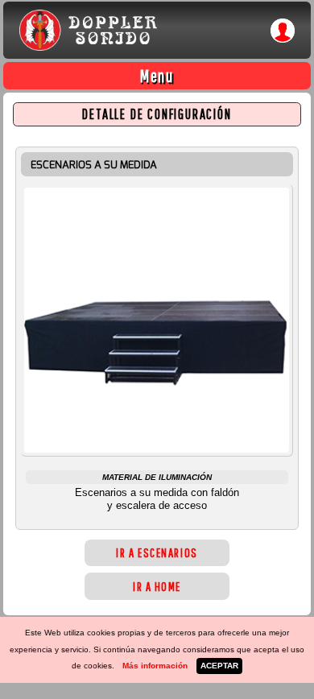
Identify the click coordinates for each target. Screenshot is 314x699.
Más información (155, 665)
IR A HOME (157, 586)
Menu (157, 75)
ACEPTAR (219, 665)
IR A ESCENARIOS (156, 552)
